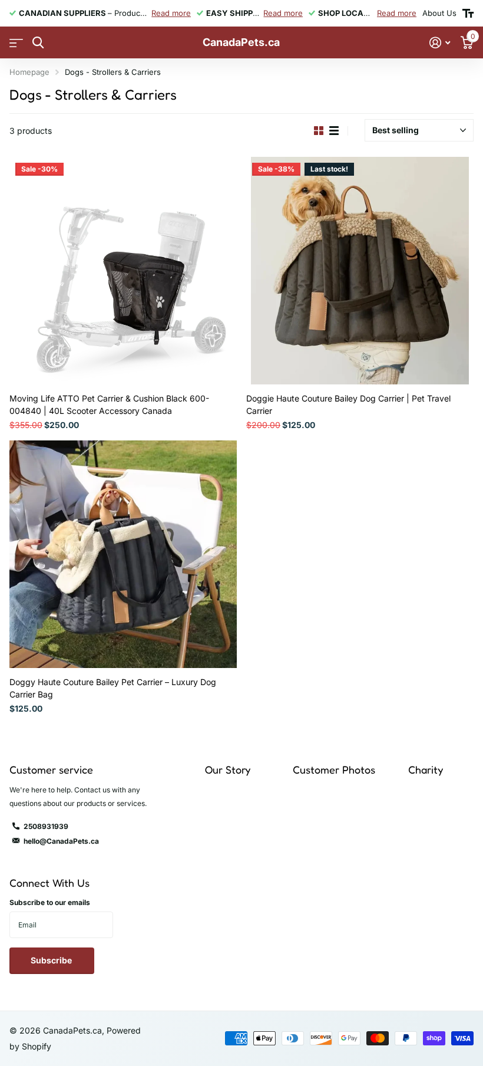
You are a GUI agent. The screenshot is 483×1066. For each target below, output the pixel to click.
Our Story (227, 769)
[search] (38, 42)
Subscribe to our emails (49, 902)
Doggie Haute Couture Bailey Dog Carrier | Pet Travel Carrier (348, 404)
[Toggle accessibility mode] (468, 13)
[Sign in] (440, 42)
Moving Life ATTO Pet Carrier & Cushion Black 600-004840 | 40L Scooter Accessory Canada (109, 404)
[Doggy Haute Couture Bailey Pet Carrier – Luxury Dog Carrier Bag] (123, 554)
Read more (171, 13)
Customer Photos (334, 769)
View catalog (16, 43)
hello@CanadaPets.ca (61, 841)
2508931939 (46, 826)
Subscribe (52, 960)
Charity (425, 769)
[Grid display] (318, 131)
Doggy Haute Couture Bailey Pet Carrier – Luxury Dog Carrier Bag (112, 688)
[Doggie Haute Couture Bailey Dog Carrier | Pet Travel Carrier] (360, 270)
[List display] (334, 131)
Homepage (29, 72)
